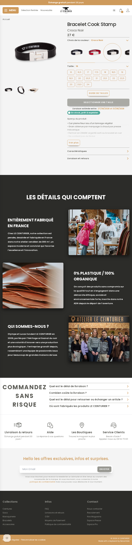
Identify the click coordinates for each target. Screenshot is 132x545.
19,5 (71, 78)
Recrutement (93, 512)
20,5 (88, 78)
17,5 (96, 72)
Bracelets (7, 520)
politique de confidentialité (42, 482)
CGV (47, 516)
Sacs (5, 512)
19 (122, 72)
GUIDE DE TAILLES (98, 93)
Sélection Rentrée (29, 10)
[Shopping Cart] (121, 10)
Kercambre (124, 541)
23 (71, 84)
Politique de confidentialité (58, 524)
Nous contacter (94, 509)
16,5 (79, 72)
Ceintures (7, 509)
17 (88, 72)
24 (88, 84)
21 (97, 78)
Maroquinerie (9, 516)
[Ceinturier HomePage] (66, 10)
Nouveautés (46, 10)
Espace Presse (94, 520)
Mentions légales (11, 540)
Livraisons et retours (54, 512)
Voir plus (74, 142)
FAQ (47, 509)
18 (105, 72)
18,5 (113, 72)
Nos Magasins (94, 516)
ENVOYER (104, 469)
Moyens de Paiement (55, 520)
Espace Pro (92, 524)
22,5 (122, 78)
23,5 (79, 84)
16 (71, 72)
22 (113, 78)
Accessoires (8, 524)
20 (79, 78)
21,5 (105, 78)
